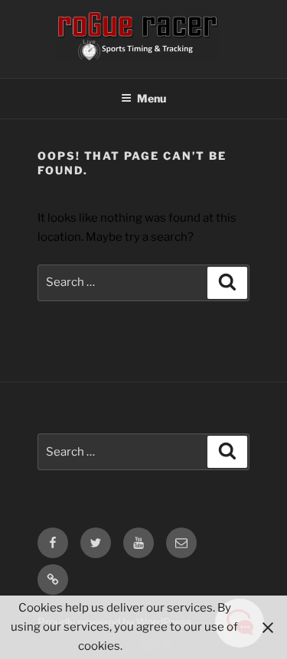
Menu (151, 98)
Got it (156, 646)
